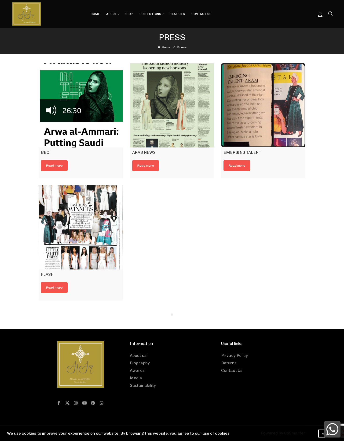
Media (136, 378)
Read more (54, 166)
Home (95, 14)
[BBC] (81, 105)
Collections (150, 14)
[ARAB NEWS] (172, 105)
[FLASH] (81, 227)
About (111, 14)
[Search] (329, 13)
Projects (177, 14)
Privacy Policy (234, 355)
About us (138, 355)
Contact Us (201, 14)
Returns (229, 363)
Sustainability (143, 385)
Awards (137, 370)
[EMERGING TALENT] (263, 105)
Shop (129, 14)
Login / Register (320, 14)
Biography (140, 363)
